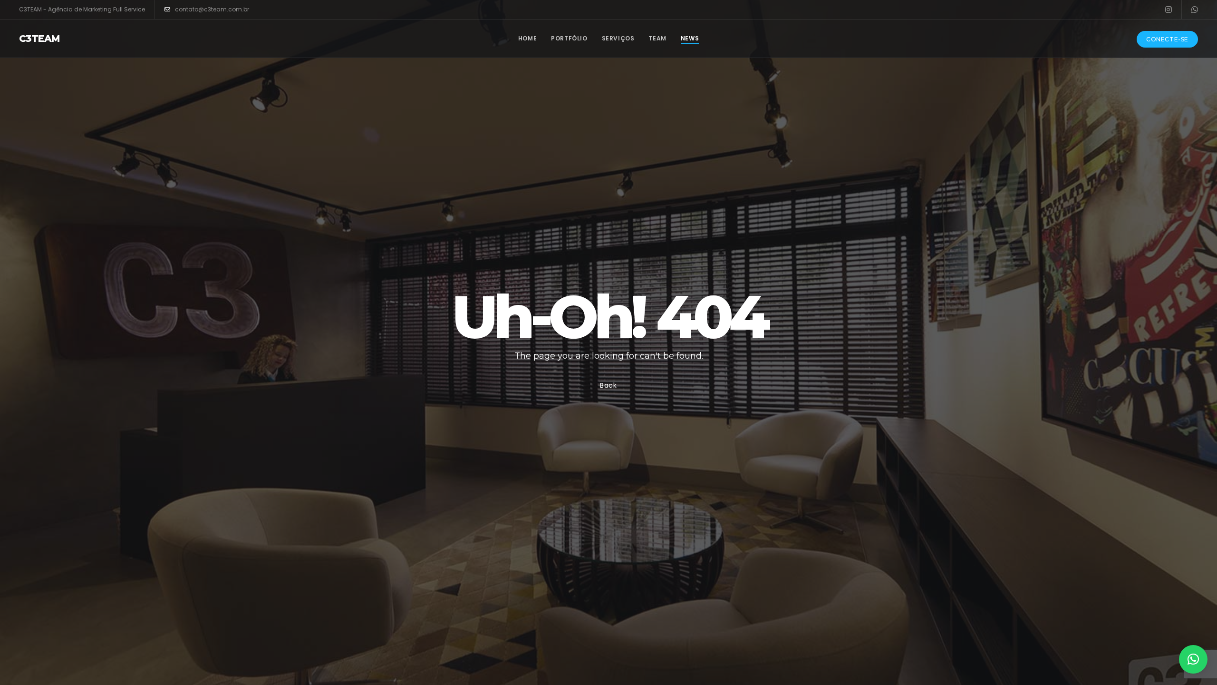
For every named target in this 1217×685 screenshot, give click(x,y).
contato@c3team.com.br (212, 9)
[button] (1193, 659)
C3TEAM (39, 38)
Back (608, 385)
